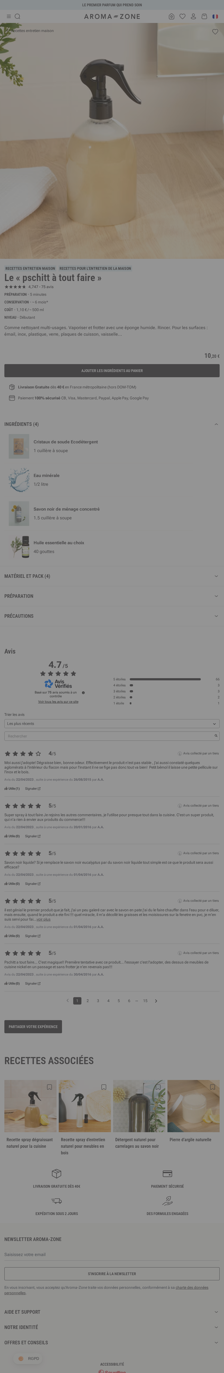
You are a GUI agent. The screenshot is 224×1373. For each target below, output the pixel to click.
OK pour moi (145, 752)
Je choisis (79, 752)
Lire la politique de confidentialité (76, 734)
